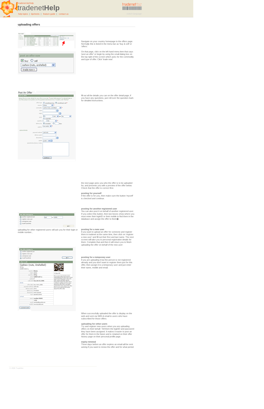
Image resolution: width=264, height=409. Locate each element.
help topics (23, 14)
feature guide (49, 14)
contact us (64, 14)
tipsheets (35, 14)
